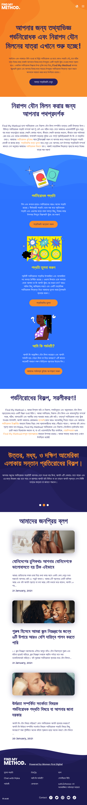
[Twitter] (56, 797)
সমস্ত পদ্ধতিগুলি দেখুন (43, 81)
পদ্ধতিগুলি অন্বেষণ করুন (43, 224)
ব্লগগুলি (41, 420)
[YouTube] (68, 797)
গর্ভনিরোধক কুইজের (25, 139)
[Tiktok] (74, 797)
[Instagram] (62, 797)
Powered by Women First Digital (46, 764)
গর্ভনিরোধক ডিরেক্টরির (10, 423)
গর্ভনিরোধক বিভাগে (33, 146)
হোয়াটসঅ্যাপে (69, 430)
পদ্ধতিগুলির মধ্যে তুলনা (30, 143)
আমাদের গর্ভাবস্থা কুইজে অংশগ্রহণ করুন (43, 371)
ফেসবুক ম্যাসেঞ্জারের (30, 434)
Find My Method (12, 434)
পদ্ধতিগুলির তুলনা (43, 302)
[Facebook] (51, 797)
